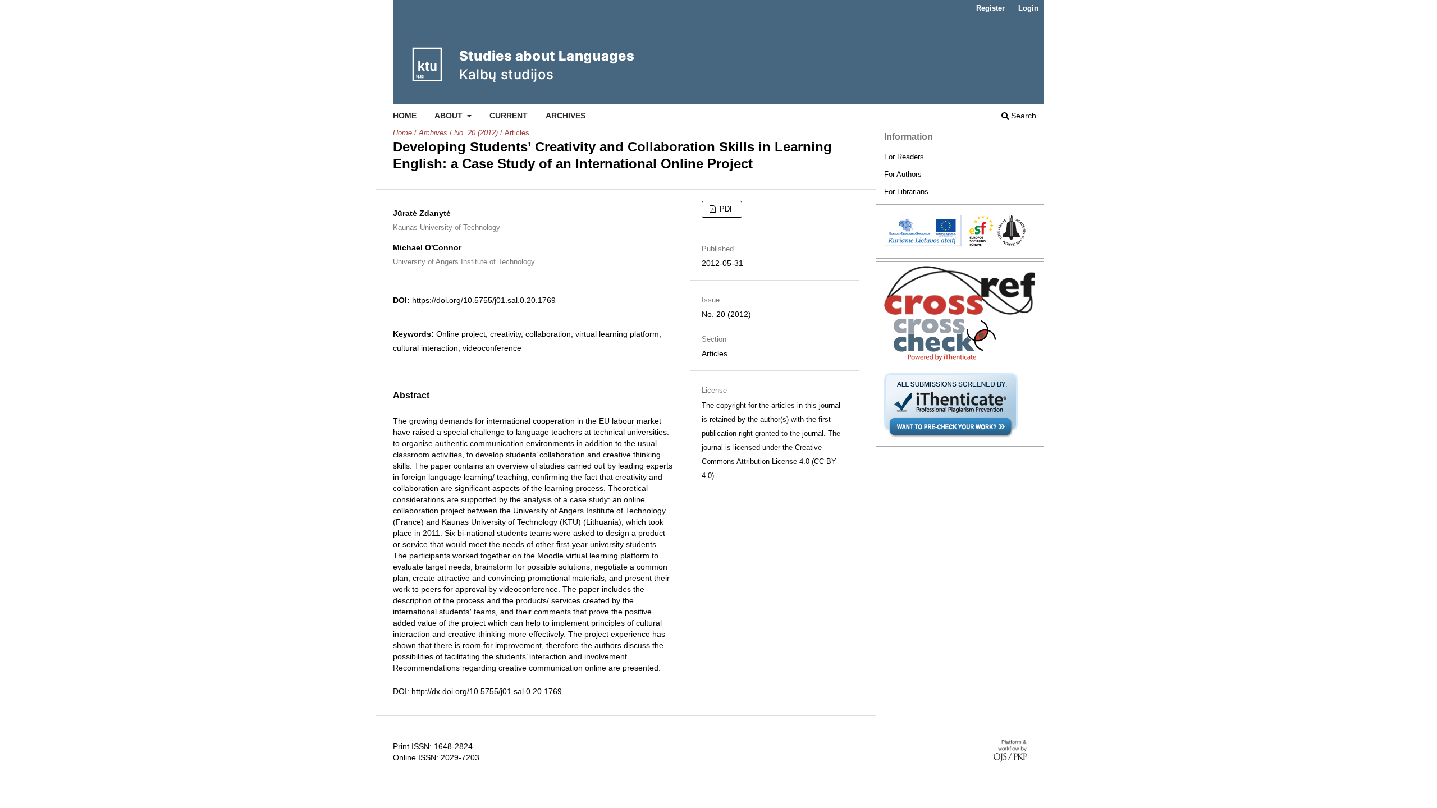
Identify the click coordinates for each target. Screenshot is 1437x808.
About (449, 115)
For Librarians (906, 191)
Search (1022, 115)
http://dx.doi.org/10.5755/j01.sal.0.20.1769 (486, 691)
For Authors (903, 174)
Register (990, 8)
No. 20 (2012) (476, 132)
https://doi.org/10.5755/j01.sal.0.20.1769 (484, 300)
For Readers (904, 157)
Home (405, 115)
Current (508, 115)
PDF (725, 209)
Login (1028, 8)
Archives (565, 115)
